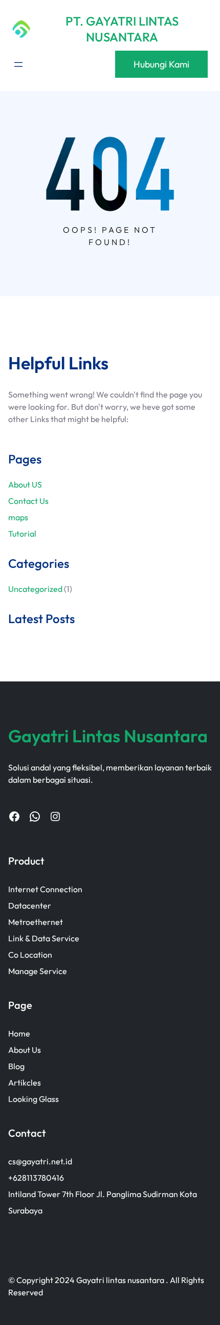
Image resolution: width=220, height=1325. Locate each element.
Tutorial (22, 533)
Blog (16, 1066)
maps (18, 517)
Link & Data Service (43, 938)
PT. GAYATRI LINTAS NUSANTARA (122, 29)
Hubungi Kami (161, 64)
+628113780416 (36, 1178)
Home (19, 1033)
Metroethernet (35, 922)
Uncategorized (35, 589)
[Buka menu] (18, 64)
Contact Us (28, 501)
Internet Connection (45, 889)
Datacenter (29, 905)
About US (25, 484)
